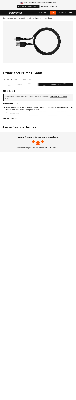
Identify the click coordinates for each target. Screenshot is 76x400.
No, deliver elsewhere (48, 6)
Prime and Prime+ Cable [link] (43, 18)
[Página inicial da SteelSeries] (15, 13)
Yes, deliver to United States (28, 6)
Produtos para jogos (10, 18)
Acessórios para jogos (26, 18)
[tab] (43, 13)
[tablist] (43, 13)
